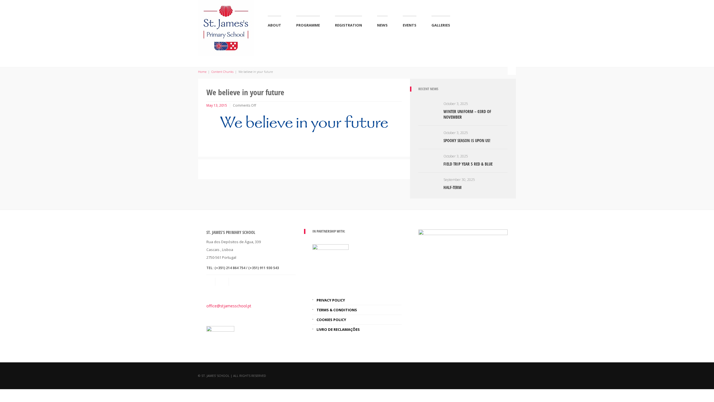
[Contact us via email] (211, 282)
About (274, 25)
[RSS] (222, 282)
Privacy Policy (331, 300)
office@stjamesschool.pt (228, 305)
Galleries (440, 25)
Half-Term (452, 187)
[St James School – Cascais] (226, 27)
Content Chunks (222, 72)
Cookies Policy (331, 319)
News (382, 25)
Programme (308, 25)
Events (409, 25)
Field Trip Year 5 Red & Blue (468, 164)
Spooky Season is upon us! (466, 140)
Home (202, 72)
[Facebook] (236, 282)
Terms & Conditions (337, 309)
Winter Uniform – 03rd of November (467, 114)
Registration (348, 25)
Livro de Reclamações (338, 329)
